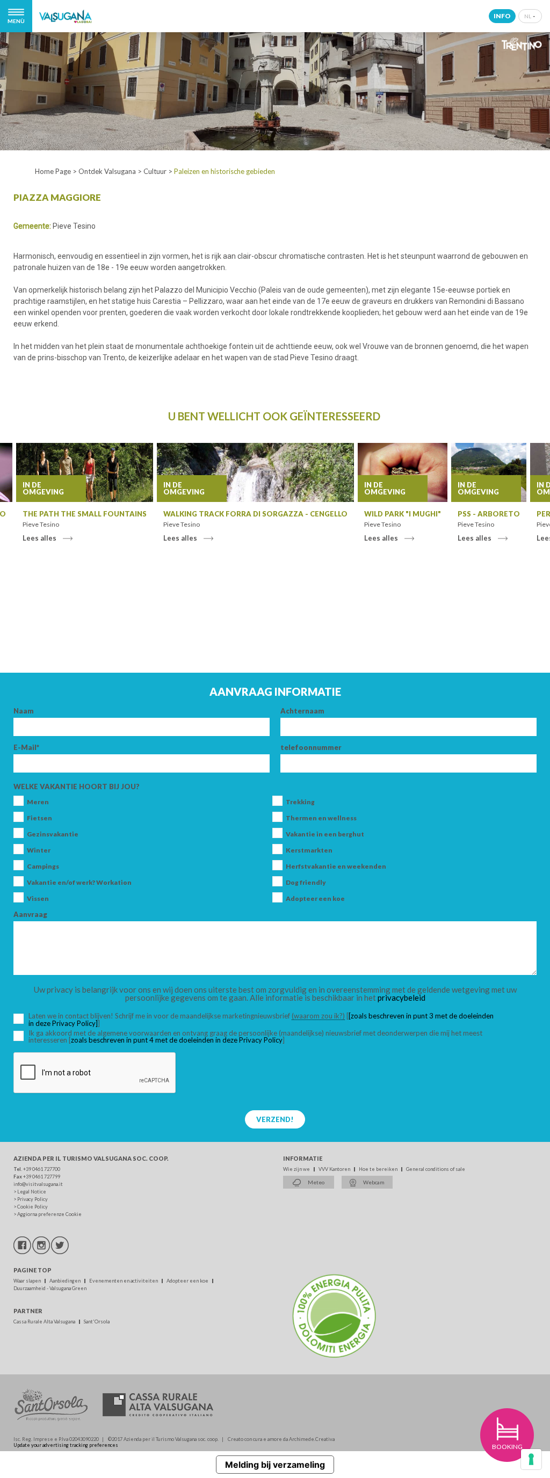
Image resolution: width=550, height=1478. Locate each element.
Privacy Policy (32, 1199)
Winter (38, 850)
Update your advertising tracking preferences (65, 1445)
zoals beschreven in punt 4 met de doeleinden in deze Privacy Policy (177, 1040)
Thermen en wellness (321, 818)
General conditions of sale (435, 1169)
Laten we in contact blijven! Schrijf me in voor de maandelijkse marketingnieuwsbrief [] (261, 1020)
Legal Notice (31, 1192)
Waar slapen (27, 1281)
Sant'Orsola (97, 1321)
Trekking (300, 802)
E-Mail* (26, 747)
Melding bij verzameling (275, 1464)
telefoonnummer (311, 747)
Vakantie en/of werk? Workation (79, 882)
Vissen (38, 898)
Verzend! (275, 1119)
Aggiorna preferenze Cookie (49, 1214)
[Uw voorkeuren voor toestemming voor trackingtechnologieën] (531, 1459)
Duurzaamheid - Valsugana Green (49, 1288)
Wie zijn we (297, 1169)
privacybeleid (401, 997)
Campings (43, 866)
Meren (38, 802)
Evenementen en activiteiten (124, 1281)
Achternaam (302, 711)
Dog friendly (306, 882)
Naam (23, 711)
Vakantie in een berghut (325, 834)
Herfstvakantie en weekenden (336, 866)
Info (502, 16)
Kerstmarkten (309, 850)
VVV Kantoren (335, 1169)
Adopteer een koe (315, 898)
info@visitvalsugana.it (38, 1184)
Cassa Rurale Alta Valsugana (44, 1321)
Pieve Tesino (74, 226)
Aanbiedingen (65, 1281)
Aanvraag (30, 914)
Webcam (373, 1182)
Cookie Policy (32, 1207)
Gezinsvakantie (52, 834)
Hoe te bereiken (379, 1169)
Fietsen (39, 818)
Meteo (315, 1182)
